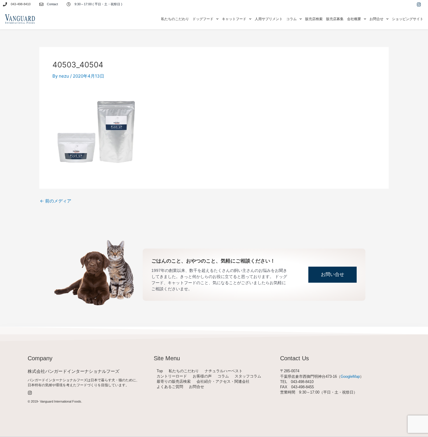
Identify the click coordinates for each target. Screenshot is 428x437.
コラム (223, 376)
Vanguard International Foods (60, 401)
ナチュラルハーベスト (224, 371)
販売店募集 (335, 19)
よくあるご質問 (170, 386)
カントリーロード (172, 376)
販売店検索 (314, 19)
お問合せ (196, 386)
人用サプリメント (269, 19)
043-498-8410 (21, 4)
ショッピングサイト (407, 19)
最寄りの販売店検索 (174, 381)
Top (160, 371)
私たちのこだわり (175, 19)
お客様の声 (202, 376)
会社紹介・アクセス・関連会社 (223, 381)
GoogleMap (350, 376)
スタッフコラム (248, 376)
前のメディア (55, 201)
